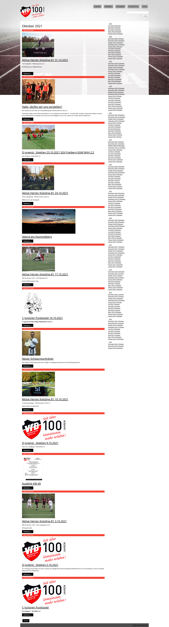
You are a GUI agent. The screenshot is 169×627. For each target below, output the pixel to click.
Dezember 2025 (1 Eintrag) (116, 38)
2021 (110, 140)
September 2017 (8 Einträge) (116, 253)
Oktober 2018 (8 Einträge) (115, 224)
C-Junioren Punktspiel (35, 607)
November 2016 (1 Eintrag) (116, 273)
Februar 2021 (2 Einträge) (115, 159)
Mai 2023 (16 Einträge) (114, 102)
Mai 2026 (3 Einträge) (114, 27)
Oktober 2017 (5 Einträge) (115, 251)
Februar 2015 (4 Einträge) (115, 314)
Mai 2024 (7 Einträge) (114, 77)
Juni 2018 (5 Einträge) (114, 232)
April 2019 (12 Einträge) (115, 209)
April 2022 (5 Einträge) (114, 131)
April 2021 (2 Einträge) (114, 157)
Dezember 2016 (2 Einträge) (116, 271)
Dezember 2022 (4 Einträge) (116, 115)
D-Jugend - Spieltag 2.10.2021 (40, 565)
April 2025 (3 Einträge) (114, 52)
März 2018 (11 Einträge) (115, 238)
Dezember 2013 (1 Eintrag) (116, 344)
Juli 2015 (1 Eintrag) (114, 304)
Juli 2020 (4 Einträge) (114, 176)
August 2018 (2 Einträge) (115, 228)
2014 (110, 319)
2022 (110, 113)
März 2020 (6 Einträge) (114, 184)
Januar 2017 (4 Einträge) (115, 266)
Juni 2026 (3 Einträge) (114, 26)
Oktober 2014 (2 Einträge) (115, 325)
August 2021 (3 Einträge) (115, 150)
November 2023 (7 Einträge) (116, 90)
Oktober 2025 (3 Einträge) (115, 42)
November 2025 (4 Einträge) (116, 40)
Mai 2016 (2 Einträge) (114, 281)
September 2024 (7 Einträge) (116, 69)
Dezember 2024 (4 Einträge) (116, 63)
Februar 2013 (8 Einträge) (115, 348)
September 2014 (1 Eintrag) (116, 327)
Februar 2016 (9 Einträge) (115, 287)
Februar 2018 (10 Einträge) (115, 240)
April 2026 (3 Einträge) (114, 30)
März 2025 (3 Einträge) (114, 54)
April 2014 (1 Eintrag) (114, 335)
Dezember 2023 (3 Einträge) (116, 88)
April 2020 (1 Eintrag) (114, 182)
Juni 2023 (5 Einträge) (114, 100)
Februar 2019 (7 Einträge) (115, 213)
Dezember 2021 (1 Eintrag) (116, 142)
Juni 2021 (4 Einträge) (114, 153)
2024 (110, 61)
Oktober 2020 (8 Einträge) (115, 170)
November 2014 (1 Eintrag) (116, 323)
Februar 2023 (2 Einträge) (115, 108)
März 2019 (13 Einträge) (115, 211)
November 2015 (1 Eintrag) (116, 296)
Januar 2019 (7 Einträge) (115, 215)
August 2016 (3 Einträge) (115, 279)
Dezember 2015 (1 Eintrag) (116, 294)
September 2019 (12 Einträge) (116, 199)
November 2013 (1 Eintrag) (116, 346)
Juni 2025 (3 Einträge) (114, 48)
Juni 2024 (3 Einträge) (114, 75)
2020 (110, 164)
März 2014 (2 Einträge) (114, 337)
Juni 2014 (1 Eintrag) (114, 331)
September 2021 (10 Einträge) (116, 147)
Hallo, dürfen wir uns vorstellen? (42, 107)
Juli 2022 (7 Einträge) (114, 125)
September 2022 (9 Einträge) (116, 121)
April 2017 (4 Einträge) (114, 261)
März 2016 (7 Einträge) (114, 285)
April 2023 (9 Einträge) (114, 104)
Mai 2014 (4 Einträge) (114, 333)
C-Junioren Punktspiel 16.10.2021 (42, 318)
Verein (144, 6)
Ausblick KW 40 (31, 483)
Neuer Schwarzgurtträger (38, 358)
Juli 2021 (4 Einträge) (114, 151)
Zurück (26, 620)
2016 (110, 270)
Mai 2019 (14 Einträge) (114, 207)
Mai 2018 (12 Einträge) (114, 234)
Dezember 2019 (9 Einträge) (116, 193)
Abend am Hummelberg (37, 237)
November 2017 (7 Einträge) (116, 249)
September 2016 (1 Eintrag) (116, 277)
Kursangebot (120, 6)
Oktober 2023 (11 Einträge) (116, 92)
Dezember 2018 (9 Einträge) (116, 220)
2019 (110, 191)
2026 (110, 24)
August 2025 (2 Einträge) (115, 46)
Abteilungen (108, 6)
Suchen (145, 16)
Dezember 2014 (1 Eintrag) (116, 321)
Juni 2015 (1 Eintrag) (114, 306)
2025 (110, 36)
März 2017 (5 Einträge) (114, 262)
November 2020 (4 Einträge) (116, 168)
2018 (110, 218)
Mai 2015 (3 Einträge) (114, 308)
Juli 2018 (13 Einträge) (114, 230)
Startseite (97, 6)
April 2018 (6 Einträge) (114, 236)
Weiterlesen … (27, 73)
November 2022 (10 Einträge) (116, 117)
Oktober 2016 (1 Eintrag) (115, 275)
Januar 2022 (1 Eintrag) (115, 137)
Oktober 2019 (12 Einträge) (116, 197)
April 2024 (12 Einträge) (115, 79)
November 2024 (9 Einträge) (116, 65)
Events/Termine (133, 6)
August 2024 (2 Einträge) (115, 71)
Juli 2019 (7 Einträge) (114, 203)
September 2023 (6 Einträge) (116, 94)
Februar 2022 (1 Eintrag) (115, 135)
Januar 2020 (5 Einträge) (115, 188)
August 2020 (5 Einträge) (115, 174)
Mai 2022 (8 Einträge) (114, 129)
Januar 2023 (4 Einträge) (115, 110)
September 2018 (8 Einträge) (116, 226)
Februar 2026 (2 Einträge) (115, 33)
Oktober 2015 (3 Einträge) (115, 298)
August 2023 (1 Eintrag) (115, 96)
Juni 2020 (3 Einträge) (114, 178)
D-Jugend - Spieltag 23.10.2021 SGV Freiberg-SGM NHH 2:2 (58, 152)
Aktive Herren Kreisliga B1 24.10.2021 (45, 193)
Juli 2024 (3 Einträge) (114, 73)
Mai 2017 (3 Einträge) (114, 259)
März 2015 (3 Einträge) (114, 312)
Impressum (144, 625)
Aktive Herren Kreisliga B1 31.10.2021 (45, 60)
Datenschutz (136, 625)
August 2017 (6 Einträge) (115, 255)
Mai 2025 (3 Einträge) (114, 50)
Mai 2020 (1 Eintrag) (114, 180)
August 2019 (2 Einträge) (115, 201)
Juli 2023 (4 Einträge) (114, 98)
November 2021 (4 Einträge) (116, 144)
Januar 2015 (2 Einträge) (115, 316)
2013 (110, 342)
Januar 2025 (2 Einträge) (115, 58)
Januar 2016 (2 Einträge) (115, 289)
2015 (110, 292)
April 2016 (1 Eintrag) (114, 283)
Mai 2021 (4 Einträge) (114, 155)
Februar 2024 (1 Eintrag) (115, 83)
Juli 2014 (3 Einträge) (114, 329)
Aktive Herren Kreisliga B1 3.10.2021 (44, 521)
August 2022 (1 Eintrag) (115, 123)
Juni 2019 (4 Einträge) (114, 205)
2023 (110, 86)
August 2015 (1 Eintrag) (115, 302)
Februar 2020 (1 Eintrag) (115, 186)
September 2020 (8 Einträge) (116, 172)
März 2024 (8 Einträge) (114, 81)
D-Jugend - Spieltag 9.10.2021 (40, 443)
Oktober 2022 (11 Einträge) (116, 119)
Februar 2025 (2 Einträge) (115, 56)
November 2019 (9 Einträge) (116, 195)
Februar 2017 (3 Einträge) (115, 264)
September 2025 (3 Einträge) (116, 44)
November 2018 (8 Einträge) (116, 222)
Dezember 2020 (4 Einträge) (116, 166)
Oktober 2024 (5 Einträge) (115, 67)
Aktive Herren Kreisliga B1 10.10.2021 (45, 399)
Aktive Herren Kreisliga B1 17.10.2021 (45, 274)
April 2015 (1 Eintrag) (114, 310)
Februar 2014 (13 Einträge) (115, 339)
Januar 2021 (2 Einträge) (115, 161)
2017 (110, 245)
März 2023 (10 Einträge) (115, 106)
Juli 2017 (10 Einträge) (114, 257)
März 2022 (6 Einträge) (114, 133)
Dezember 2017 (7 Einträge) (116, 247)
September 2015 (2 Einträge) (116, 300)
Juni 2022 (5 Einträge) (114, 127)
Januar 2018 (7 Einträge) (115, 242)
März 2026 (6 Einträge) (114, 31)
